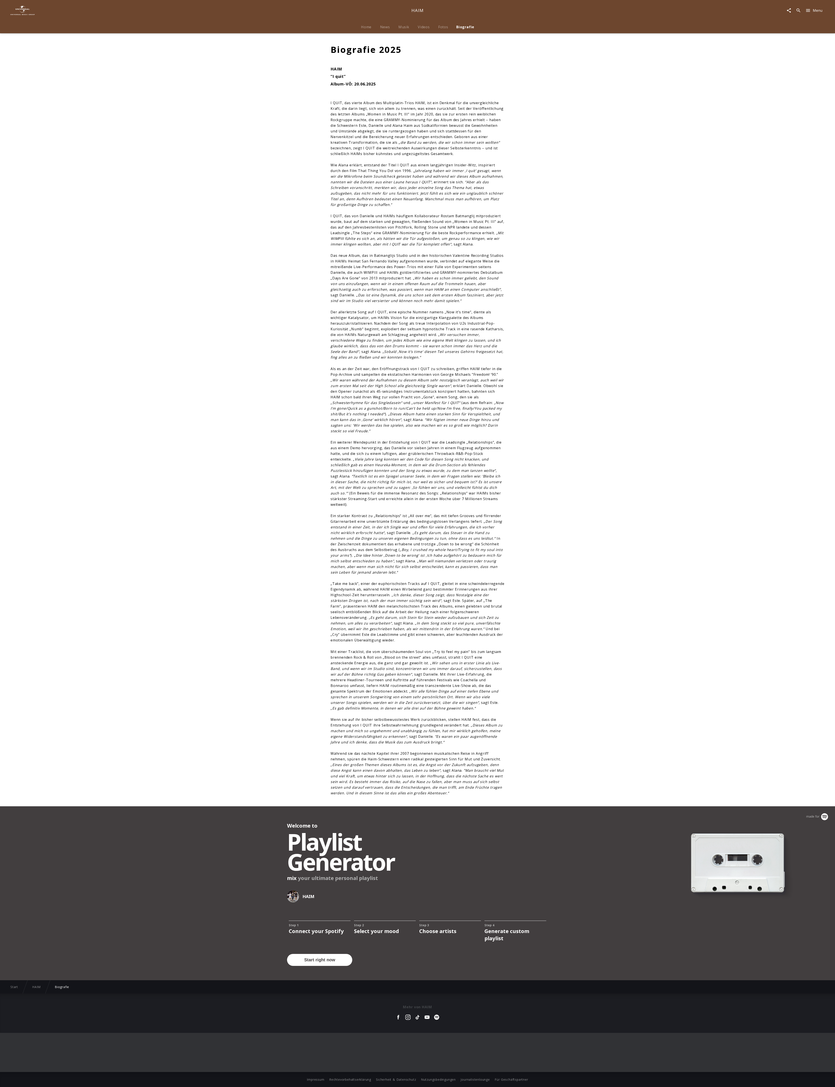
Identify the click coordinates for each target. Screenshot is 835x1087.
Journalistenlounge (475, 1079)
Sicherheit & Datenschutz (396, 1079)
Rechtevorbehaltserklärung (350, 1079)
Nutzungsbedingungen (438, 1079)
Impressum (315, 1079)
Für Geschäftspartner (511, 1079)
